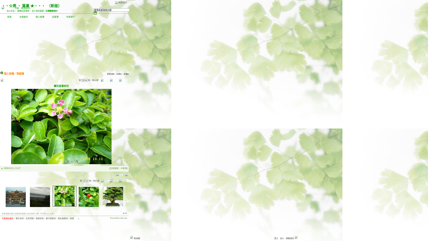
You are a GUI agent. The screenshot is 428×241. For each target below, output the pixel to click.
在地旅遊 (114, 168)
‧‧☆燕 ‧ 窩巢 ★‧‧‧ (23, 6)
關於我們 (20, 218)
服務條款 (40, 218)
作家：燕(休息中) (22, 8)
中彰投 (124, 168)
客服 (72, 218)
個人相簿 (40, 17)
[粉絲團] (131, 237)
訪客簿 (55, 17)
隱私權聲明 (63, 218)
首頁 (9, 17)
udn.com (123, 218)
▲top (125, 213)
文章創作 (23, 17)
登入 (276, 238)
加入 (282, 238)
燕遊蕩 (20, 73)
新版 (54, 6)
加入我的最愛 (38, 11)
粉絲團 (137, 238)
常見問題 (30, 218)
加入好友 (11, 11)
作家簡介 (70, 17)
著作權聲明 (51, 218)
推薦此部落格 (23, 11)
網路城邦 (122, 2)
